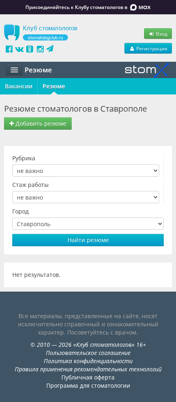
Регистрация (151, 48)
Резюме (54, 86)
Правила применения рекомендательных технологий (88, 369)
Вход (161, 33)
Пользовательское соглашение (88, 353)
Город (20, 211)
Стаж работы (30, 185)
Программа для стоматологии (88, 385)
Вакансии (18, 86)
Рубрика (23, 158)
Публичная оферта (88, 377)
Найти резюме (88, 240)
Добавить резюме (40, 123)
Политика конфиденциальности (88, 361)
